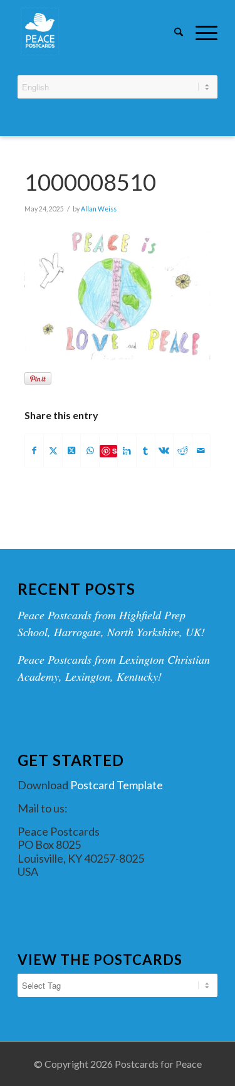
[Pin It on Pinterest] (37, 378)
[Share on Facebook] (34, 450)
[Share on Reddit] (183, 450)
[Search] (172, 31)
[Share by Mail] (201, 450)
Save (115, 450)
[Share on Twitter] (53, 450)
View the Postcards (100, 959)
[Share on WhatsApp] (90, 450)
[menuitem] (172, 33)
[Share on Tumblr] (146, 450)
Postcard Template (116, 785)
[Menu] (200, 31)
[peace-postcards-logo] (97, 31)
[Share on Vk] (164, 450)
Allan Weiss (99, 209)
